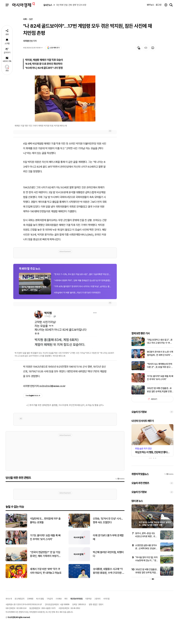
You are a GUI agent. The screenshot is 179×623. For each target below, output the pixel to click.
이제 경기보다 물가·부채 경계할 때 (108, 537)
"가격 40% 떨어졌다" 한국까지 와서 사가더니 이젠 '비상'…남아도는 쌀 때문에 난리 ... (82, 286)
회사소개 (9, 598)
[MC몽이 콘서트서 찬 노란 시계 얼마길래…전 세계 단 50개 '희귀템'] (138, 358)
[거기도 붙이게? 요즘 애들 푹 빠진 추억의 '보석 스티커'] (138, 382)
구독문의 (50, 598)
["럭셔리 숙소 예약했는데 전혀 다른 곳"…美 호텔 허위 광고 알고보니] (138, 370)
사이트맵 (106, 598)
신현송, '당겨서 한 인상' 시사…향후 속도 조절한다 (108, 520)
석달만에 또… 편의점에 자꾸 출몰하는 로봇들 (45, 520)
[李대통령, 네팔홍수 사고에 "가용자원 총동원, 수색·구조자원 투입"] (79, 577)
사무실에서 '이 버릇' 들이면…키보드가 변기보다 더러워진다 (77, 292)
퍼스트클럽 (40, 598)
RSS (65, 598)
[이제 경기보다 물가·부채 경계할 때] (79, 544)
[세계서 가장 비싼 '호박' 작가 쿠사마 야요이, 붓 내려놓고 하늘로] (16, 577)
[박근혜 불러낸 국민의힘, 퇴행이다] (79, 561)
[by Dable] (119, 478)
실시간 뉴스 (47, 5)
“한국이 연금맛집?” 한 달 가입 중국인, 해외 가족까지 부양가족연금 (45, 554)
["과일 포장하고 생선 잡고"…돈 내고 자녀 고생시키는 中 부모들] (138, 345)
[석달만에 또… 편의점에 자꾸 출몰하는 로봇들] (16, 527)
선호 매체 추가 (54, 48)
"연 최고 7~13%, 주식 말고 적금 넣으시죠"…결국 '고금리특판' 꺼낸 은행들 (82, 274)
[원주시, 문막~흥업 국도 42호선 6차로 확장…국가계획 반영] (166, 539)
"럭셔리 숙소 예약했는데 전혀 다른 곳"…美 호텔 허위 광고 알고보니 (160, 366)
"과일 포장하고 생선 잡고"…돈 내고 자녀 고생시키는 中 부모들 (160, 341)
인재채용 (30, 598)
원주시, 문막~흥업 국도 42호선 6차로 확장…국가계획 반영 (146, 536)
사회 (25, 19)
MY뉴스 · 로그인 (154, 5)
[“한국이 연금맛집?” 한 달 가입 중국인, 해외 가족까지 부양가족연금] (16, 561)
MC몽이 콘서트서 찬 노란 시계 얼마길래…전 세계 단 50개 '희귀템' (160, 353)
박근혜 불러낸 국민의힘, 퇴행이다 (108, 554)
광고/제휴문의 (19, 598)
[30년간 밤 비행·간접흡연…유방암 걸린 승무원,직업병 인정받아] (138, 394)
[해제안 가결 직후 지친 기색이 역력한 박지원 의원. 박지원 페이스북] (65, 98)
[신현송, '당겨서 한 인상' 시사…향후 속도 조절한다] (79, 527)
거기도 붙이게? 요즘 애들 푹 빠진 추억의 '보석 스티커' (160, 378)
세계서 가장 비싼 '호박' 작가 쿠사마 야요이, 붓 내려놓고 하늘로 (45, 570)
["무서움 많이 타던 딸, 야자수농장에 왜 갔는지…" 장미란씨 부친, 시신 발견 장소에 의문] (166, 563)
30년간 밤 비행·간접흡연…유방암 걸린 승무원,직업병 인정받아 (159, 390)
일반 (31, 19)
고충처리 (97, 598)
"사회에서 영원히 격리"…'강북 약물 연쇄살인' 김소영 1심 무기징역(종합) (82, 280)
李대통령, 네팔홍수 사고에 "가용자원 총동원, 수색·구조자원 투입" (108, 571)
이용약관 (88, 598)
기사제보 (59, 598)
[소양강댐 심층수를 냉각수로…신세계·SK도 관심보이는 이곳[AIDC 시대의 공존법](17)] (166, 551)
